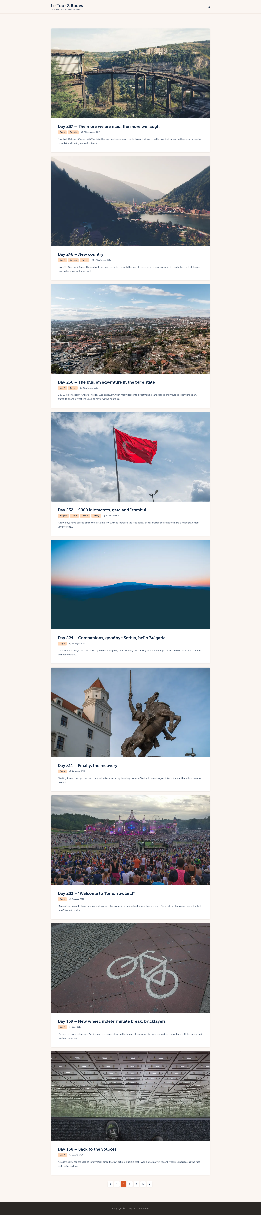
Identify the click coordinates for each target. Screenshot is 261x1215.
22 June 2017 (77, 1155)
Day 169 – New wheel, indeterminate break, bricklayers (112, 1021)
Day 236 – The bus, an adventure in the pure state (106, 382)
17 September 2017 (102, 260)
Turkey (85, 260)
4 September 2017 (114, 515)
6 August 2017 (78, 899)
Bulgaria (63, 515)
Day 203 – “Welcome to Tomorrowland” (96, 893)
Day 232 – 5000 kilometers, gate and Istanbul (102, 510)
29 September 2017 (92, 132)
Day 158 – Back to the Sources (87, 1149)
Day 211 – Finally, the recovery (87, 765)
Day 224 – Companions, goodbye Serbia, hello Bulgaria (112, 638)
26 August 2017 (78, 643)
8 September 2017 (90, 388)
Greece (85, 515)
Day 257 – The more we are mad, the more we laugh (108, 126)
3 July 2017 (76, 1027)
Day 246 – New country (80, 254)
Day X (62, 132)
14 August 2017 (78, 771)
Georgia (73, 132)
